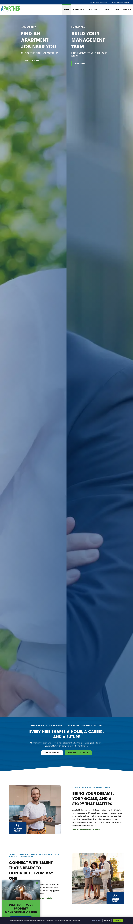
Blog (117, 9)
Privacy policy (96, 920)
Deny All (107, 920)
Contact (127, 9)
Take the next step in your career (86, 830)
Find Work (77, 9)
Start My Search (18, 830)
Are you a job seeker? (100, 2)
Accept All (118, 920)
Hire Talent (93, 9)
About (107, 9)
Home (66, 9)
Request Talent (115, 900)
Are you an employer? (121, 2)
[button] (37, 883)
